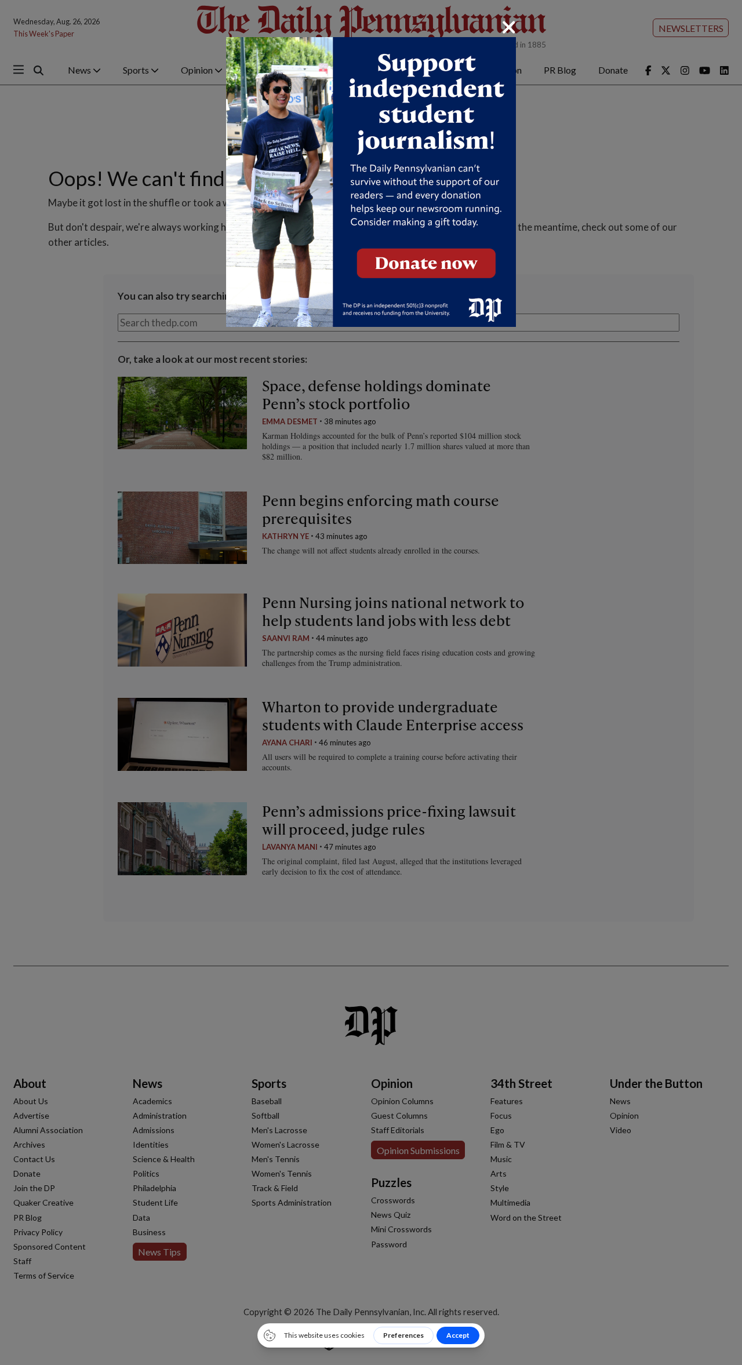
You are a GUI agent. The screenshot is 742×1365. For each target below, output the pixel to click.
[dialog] (371, 682)
